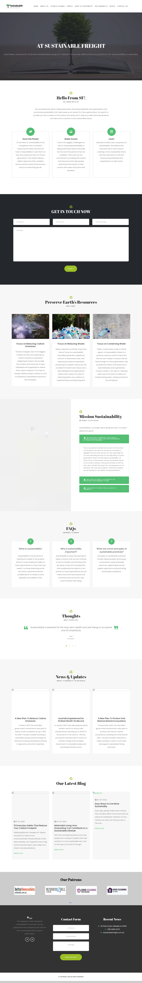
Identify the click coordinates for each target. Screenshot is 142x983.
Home (36, 6)
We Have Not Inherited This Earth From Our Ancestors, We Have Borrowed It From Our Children (101, 439)
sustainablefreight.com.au (113, 932)
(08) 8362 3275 (113, 929)
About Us (44, 6)
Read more (18, 853)
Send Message (71, 957)
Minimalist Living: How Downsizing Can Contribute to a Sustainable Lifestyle (70, 828)
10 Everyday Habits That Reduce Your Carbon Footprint (30, 827)
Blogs (112, 6)
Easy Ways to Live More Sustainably (107, 805)
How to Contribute (84, 6)
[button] (70, 902)
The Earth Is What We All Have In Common (99, 488)
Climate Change (58, 6)
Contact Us (122, 6)
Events (70, 6)
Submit (71, 269)
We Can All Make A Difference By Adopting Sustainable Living (99, 480)
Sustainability (101, 6)
